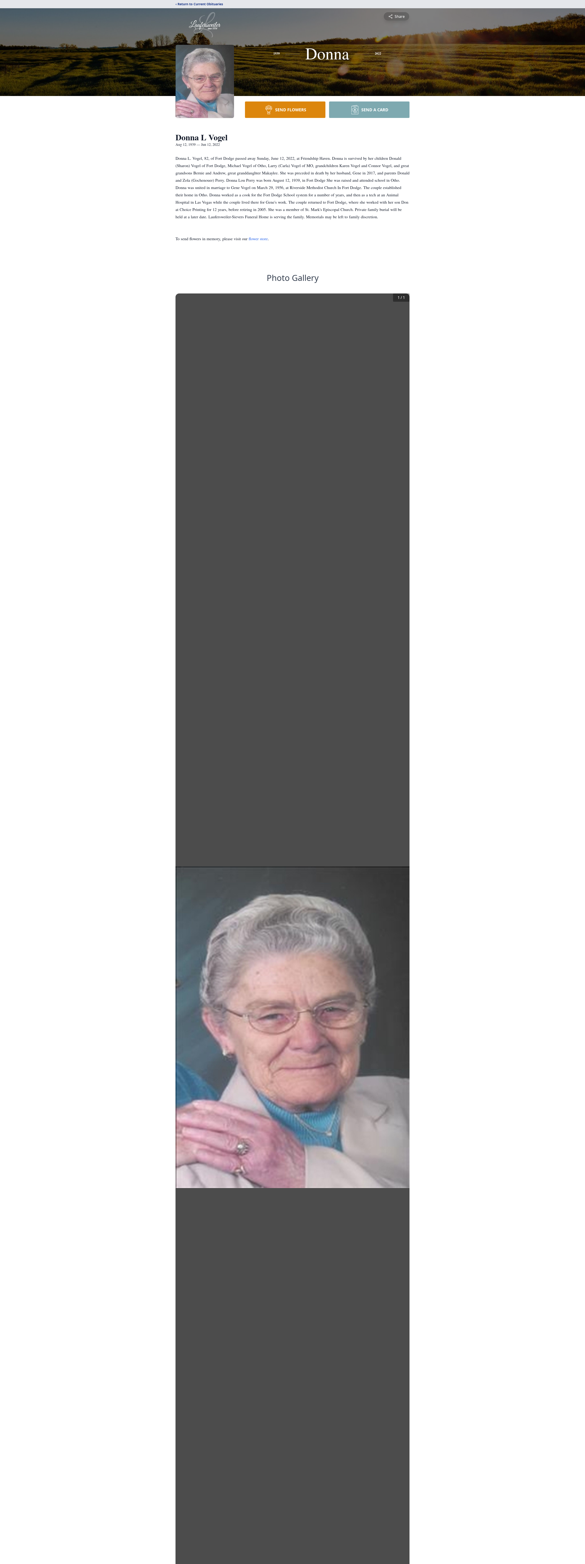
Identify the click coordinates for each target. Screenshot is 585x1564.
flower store (258, 238)
